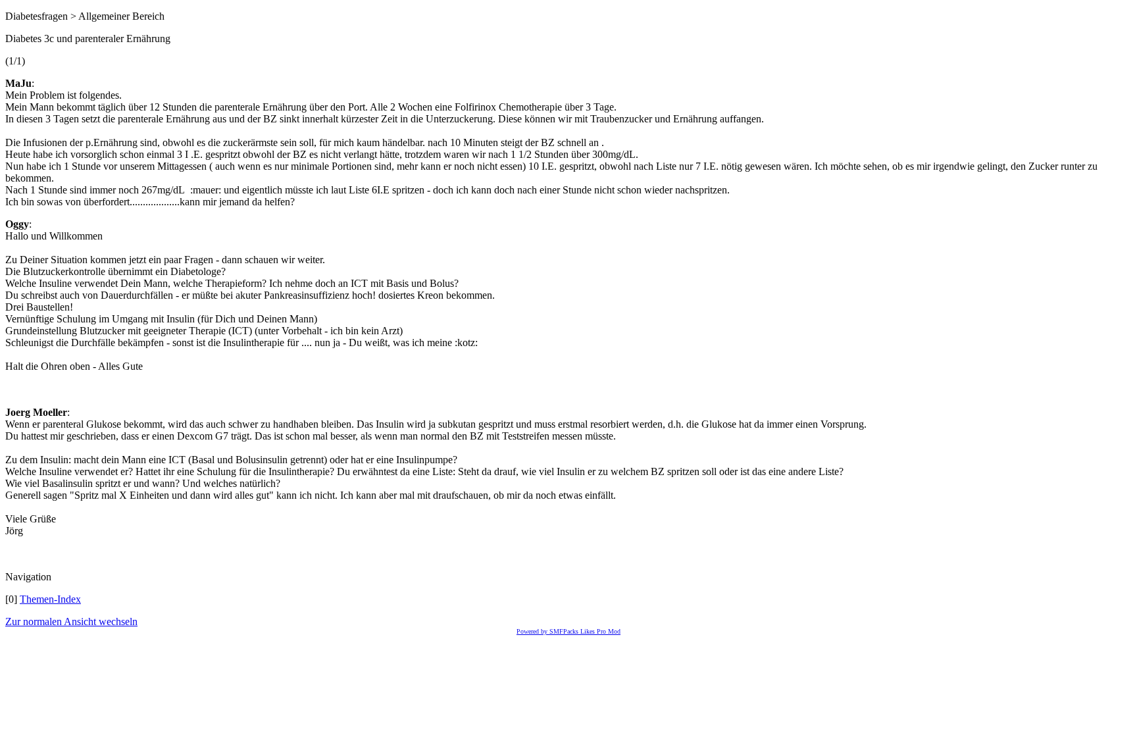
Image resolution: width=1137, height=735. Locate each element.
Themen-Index (50, 599)
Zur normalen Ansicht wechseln (71, 621)
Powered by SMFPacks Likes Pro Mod (568, 631)
